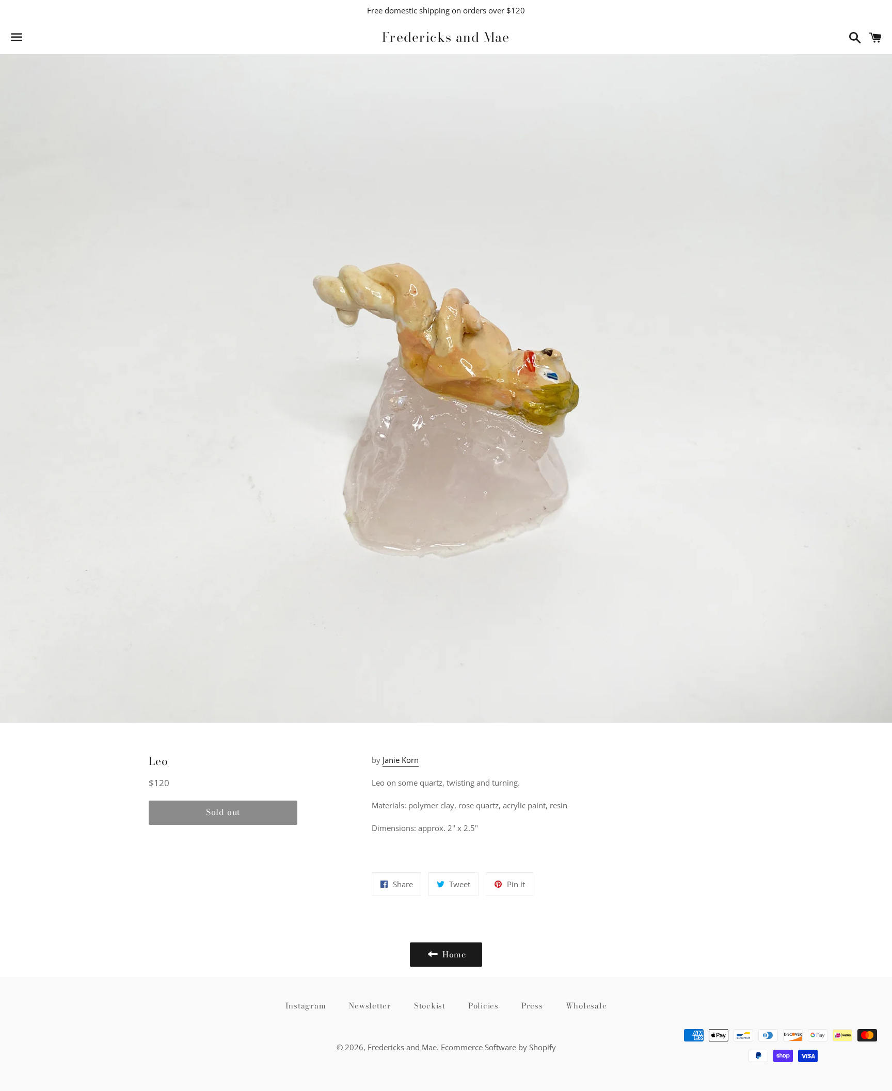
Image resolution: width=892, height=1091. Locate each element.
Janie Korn (401, 760)
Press (532, 1006)
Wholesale (586, 1006)
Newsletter (369, 1006)
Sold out (223, 812)
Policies (483, 1006)
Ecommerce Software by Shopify (498, 1047)
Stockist (429, 1006)
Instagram (305, 1006)
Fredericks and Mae (446, 37)
